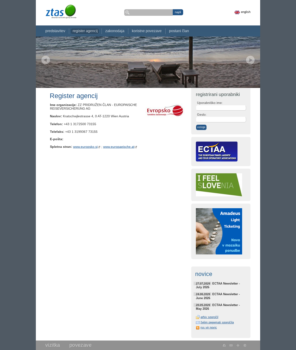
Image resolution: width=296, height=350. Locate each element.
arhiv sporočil (209, 317)
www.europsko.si (85, 147)
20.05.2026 (203, 305)
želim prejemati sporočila (217, 322)
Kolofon (245, 345)
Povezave (80, 345)
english (245, 12)
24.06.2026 (203, 294)
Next (250, 60)
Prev (45, 60)
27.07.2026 (203, 283)
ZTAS (61, 11)
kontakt (231, 345)
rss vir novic (208, 327)
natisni (224, 345)
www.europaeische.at (118, 147)
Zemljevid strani (238, 345)
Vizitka (52, 345)
